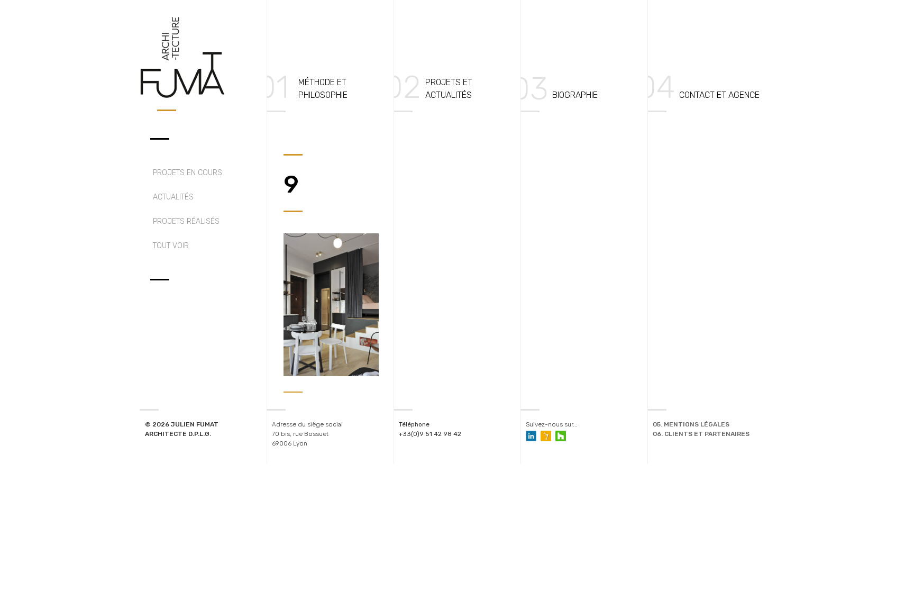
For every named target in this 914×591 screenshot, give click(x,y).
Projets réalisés (186, 221)
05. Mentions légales (691, 424)
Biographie (575, 95)
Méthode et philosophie (323, 88)
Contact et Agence (719, 95)
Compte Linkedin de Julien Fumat (531, 436)
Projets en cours (187, 172)
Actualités (173, 197)
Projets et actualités (448, 88)
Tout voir (171, 245)
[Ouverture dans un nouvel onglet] (546, 436)
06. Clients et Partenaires (701, 434)
